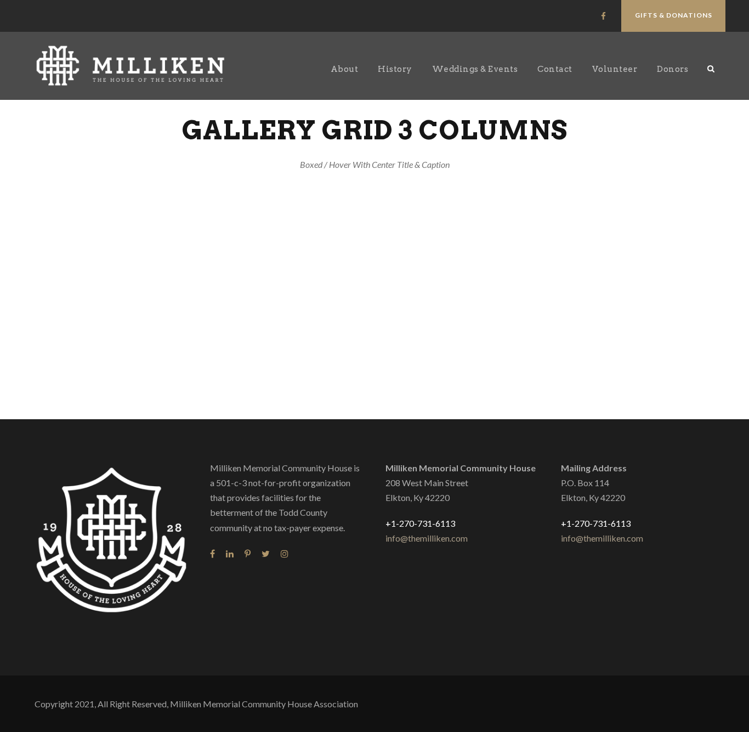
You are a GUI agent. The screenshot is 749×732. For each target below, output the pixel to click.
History (395, 69)
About (345, 69)
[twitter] (266, 553)
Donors (672, 69)
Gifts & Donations (673, 15)
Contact (554, 69)
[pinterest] (248, 553)
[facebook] (603, 16)
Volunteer (615, 69)
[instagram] (284, 553)
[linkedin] (230, 553)
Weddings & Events (475, 69)
